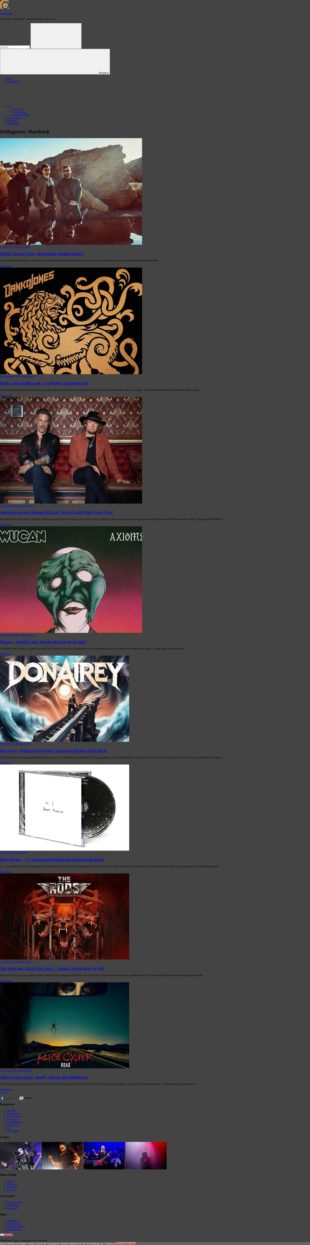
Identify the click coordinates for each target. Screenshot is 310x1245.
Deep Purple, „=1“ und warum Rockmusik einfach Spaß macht (52, 859)
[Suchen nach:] (15, 47)
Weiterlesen (6, 266)
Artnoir (10, 1181)
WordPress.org (13, 1229)
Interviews (11, 1119)
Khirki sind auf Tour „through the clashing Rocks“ (42, 254)
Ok (118, 1243)
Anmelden (11, 1220)
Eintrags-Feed (13, 1223)
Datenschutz (12, 123)
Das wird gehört (14, 1202)
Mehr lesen (130, 1243)
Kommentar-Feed (15, 1226)
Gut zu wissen (13, 117)
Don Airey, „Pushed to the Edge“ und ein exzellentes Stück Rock (53, 751)
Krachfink (11, 1187)
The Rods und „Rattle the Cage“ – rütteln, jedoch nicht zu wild (52, 968)
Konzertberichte (21, 115)
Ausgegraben (13, 1113)
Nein (122, 1243)
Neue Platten (13, 81)
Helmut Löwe (23, 246)
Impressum (12, 120)
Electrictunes (6, 13)
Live (8, 106)
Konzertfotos (19, 112)
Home (9, 78)
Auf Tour (17, 109)
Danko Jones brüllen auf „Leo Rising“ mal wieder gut (44, 383)
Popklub (10, 1189)
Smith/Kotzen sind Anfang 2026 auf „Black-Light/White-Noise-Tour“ (57, 512)
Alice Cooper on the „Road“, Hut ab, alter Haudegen (44, 1077)
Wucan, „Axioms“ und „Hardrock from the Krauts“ (43, 642)
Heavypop (11, 1184)
